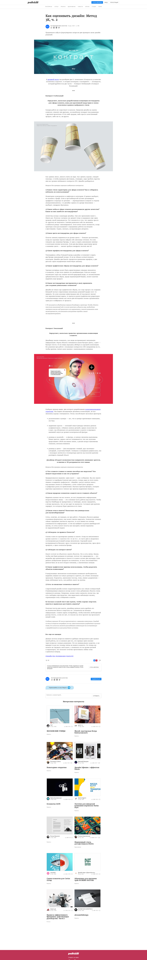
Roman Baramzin (55, 836)
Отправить (96, 695)
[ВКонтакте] (94, 660)
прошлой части (53, 79)
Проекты (63, 6)
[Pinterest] (96, 660)
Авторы (87, 6)
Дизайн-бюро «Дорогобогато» (86, 872)
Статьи (56, 6)
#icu (53, 656)
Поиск (100, 6)
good (79, 725)
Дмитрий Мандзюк (83, 761)
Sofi (51, 725)
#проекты (49, 734)
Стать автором (97, 2)
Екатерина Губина (55, 761)
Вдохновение (71, 6)
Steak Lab (53, 909)
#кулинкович (61, 656)
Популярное (48, 6)
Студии (94, 6)
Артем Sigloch (82, 798)
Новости (80, 6)
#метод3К (69, 656)
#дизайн (49, 656)
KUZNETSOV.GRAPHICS (85, 909)
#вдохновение (77, 847)
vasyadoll (53, 872)
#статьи (48, 921)
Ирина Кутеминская (56, 798)
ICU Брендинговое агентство (59, 25)
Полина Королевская (84, 836)
